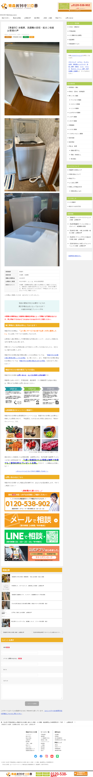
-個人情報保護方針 (58, 738)
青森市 (31, 37)
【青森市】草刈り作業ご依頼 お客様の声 (13, 632)
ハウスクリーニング (76, 55)
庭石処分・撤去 (73, 87)
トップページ (28, 734)
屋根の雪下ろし (75, 150)
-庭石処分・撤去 (44, 739)
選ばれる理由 (17, 18)
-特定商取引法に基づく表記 (60, 739)
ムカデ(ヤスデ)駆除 (74, 112)
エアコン (79, 62)
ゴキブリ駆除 (73, 121)
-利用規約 (57, 736)
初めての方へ (5, 18)
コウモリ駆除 (73, 129)
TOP (33, 722)
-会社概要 (57, 734)
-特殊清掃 (43, 743)
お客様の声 (27, 18)
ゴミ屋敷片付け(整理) (75, 35)
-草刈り (42, 750)
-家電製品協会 (57, 748)
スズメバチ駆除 (75, 104)
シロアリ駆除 (73, 116)
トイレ (82, 66)
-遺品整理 (43, 736)
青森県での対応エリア (75, 170)
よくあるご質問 (73, 182)
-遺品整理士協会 (58, 750)
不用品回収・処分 (17, 37)
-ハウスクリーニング (45, 741)
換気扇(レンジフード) (79, 64)
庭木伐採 (71, 138)
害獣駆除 (71, 125)
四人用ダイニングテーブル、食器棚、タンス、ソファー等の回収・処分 (29, 621)
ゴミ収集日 (72, 202)
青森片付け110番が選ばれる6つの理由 (32, 361)
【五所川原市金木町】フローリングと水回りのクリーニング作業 (48, 632)
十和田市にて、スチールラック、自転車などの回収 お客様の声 (27, 585)
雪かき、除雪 (73, 146)
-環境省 (56, 744)
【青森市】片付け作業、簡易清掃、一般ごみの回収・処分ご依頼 (27, 576)
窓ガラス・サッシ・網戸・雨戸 (80, 69)
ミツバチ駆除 (75, 108)
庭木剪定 (71, 142)
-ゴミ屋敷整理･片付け (45, 738)
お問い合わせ (69, 18)
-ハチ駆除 (43, 745)
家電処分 (26, 37)
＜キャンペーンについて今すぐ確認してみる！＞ (32, 471)
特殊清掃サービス (74, 44)
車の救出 (73, 159)
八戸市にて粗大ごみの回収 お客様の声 (21, 612)
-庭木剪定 (43, 748)
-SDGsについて (58, 746)
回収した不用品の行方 (75, 187)
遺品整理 (71, 39)
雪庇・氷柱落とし (76, 154)
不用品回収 (72, 31)
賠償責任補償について (30, 748)
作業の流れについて (75, 174)
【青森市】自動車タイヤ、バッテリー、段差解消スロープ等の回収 (28, 594)
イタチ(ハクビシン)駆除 (76, 133)
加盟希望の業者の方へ (74, 256)
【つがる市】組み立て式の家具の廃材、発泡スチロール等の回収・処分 (29, 603)
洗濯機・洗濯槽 (72, 71)
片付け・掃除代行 (74, 27)
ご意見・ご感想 (47, 18)
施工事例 (36, 18)
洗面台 (77, 66)
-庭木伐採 (43, 746)
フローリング (72, 62)
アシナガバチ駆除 (76, 100)
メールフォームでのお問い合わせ (75, 10)
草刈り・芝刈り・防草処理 (76, 91)
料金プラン (59, 18)
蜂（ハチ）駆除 (73, 95)
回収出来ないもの (76, 191)
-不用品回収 (43, 734)
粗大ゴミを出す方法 (75, 206)
